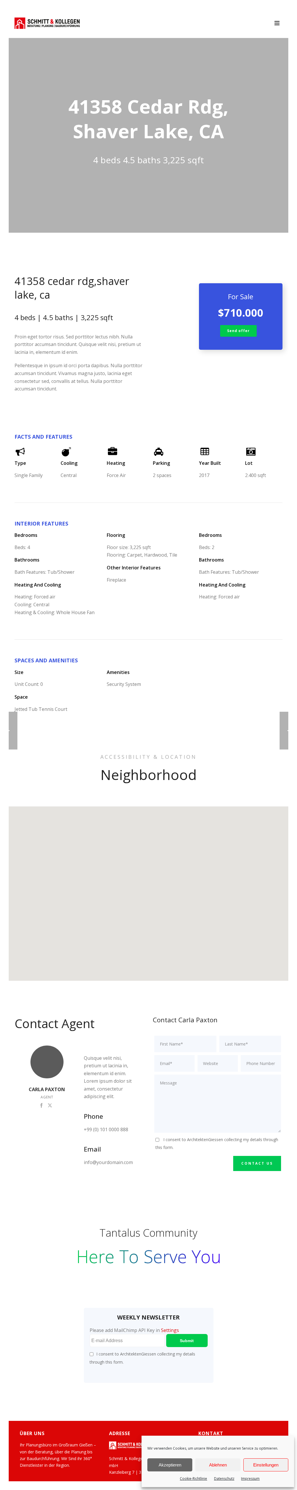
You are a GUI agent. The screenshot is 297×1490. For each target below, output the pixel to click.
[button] (148, 890)
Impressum (250, 1478)
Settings (170, 1330)
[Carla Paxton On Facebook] (41, 1105)
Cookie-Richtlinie (193, 1478)
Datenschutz (224, 1478)
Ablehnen (218, 1464)
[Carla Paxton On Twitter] (50, 1105)
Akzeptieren (170, 1464)
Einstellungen (265, 1464)
